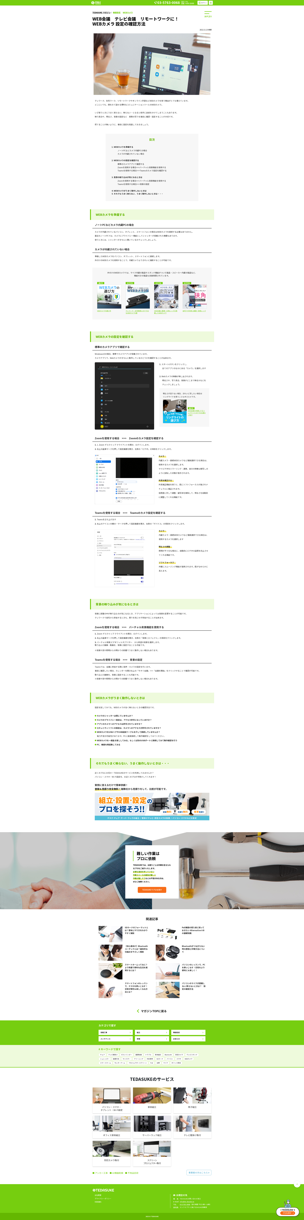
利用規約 (98, 1202)
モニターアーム (119, 1063)
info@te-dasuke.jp (187, 1201)
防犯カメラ (179, 1055)
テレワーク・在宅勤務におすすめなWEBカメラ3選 (137, 312)
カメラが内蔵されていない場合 (131, 153)
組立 (138, 1032)
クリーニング (138, 1059)
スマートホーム (105, 1063)
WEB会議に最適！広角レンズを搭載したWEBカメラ (165, 312)
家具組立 (158, 1055)
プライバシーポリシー (103, 1198)
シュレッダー (104, 1059)
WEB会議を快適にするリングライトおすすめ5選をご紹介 (197, 413)
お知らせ (176, 1039)
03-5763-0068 (185, 1204)
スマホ (178, 1059)
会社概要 (98, 1195)
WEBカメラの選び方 (104, 311)
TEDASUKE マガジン (101, 12)
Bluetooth (168, 1055)
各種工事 (103, 1032)
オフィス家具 (176, 1063)
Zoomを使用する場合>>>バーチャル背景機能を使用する (142, 167)
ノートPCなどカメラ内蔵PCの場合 (132, 150)
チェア (102, 1055)
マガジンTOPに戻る (154, 1011)
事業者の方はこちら (198, 1172)
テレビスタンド (192, 1055)
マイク (165, 1063)
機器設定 (117, 12)
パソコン (170, 1059)
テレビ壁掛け (113, 1055)
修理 (138, 1039)
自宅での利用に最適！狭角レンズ (194, 311)
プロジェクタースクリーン (138, 1063)
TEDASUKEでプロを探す (152, 889)
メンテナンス (105, 1039)
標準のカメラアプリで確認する (131, 164)
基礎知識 (138, 1055)
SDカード (160, 1059)
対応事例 (150, 1059)
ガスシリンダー (126, 1055)
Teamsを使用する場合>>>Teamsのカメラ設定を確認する (142, 170)
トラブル (148, 1055)
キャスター (126, 1059)
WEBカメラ (128, 12)
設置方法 (116, 1059)
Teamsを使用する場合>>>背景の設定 (133, 184)
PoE (151, 1063)
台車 (158, 1063)
